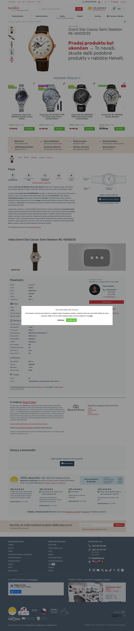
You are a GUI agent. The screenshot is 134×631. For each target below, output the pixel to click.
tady (91, 316)
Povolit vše (71, 320)
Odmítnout (60, 320)
